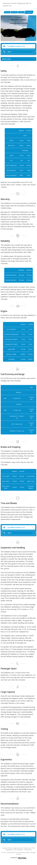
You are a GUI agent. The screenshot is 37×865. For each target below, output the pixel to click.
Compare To (21, 12)
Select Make (7, 12)
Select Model (14, 12)
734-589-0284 (27, 850)
